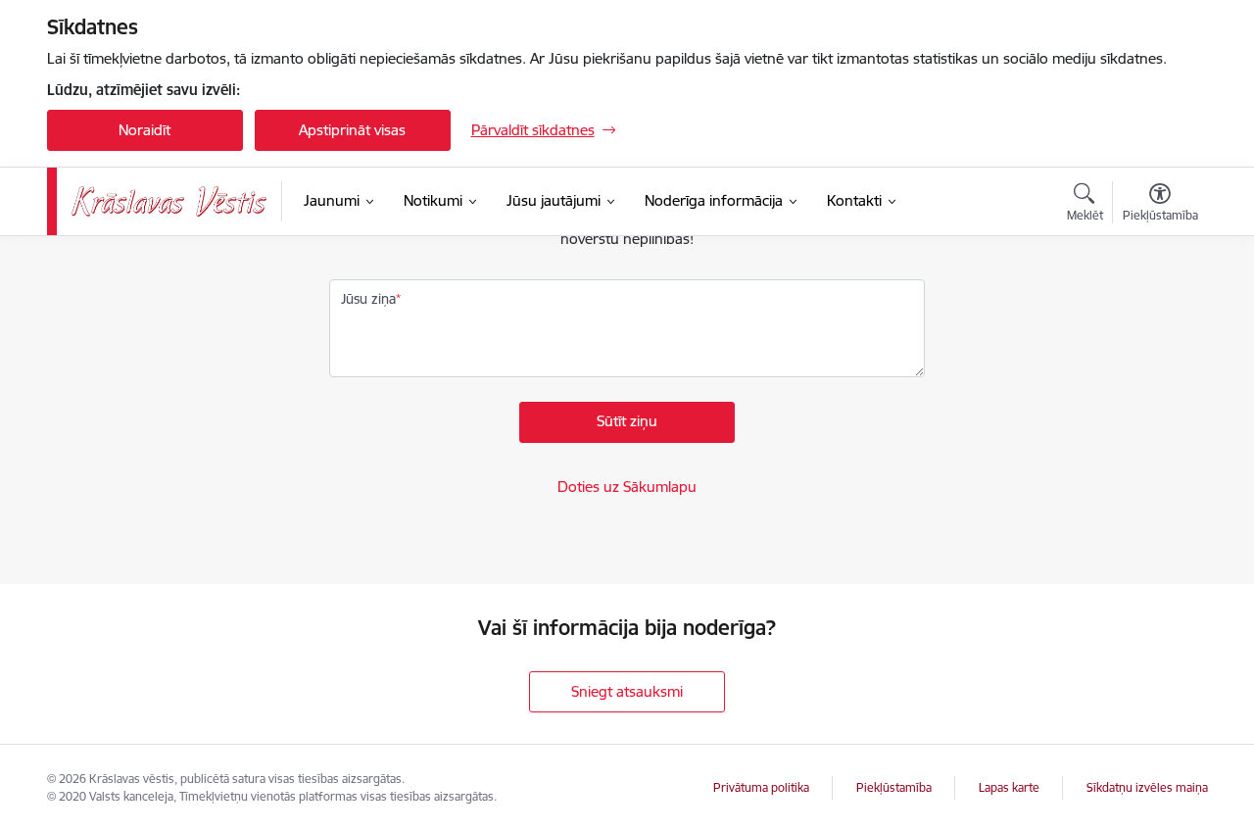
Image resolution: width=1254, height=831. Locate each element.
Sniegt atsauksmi (627, 691)
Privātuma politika (761, 787)
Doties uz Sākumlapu (627, 486)
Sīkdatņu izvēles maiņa (1147, 787)
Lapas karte (1009, 787)
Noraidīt (144, 130)
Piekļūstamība (894, 787)
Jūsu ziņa (368, 299)
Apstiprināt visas (352, 130)
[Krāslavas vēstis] (169, 201)
